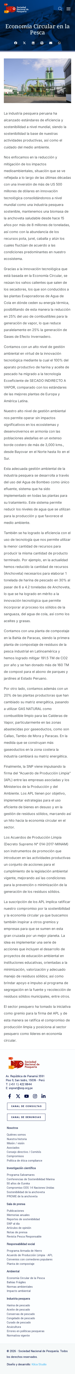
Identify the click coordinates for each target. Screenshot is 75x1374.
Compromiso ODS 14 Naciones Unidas (30, 1188)
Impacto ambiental (19, 1291)
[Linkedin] (43, 1096)
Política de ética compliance (24, 1161)
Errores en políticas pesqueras (25, 1331)
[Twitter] (18, 1096)
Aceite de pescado (18, 1310)
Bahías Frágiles (16, 1282)
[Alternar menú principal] (68, 8)
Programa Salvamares (21, 1175)
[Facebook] (9, 1096)
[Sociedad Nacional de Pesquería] (16, 8)
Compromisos (15, 1156)
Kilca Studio (39, 1364)
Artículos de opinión (19, 1228)
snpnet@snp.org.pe (21, 1088)
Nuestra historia (17, 1139)
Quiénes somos (16, 1135)
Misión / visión (15, 1143)
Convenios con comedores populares (29, 1259)
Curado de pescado (19, 1323)
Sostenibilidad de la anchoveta (26, 1192)
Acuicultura (14, 1327)
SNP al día (13, 1224)
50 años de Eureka (18, 1184)
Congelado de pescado (21, 1318)
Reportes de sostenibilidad (23, 1219)
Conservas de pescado (21, 1314)
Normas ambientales (20, 1287)
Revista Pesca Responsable (24, 1237)
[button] (60, 9)
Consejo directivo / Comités (24, 1152)
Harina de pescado (18, 1305)
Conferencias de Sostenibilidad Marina (31, 1179)
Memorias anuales (18, 1215)
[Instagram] (35, 1096)
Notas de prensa (17, 1232)
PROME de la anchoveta (22, 1196)
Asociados (13, 1148)
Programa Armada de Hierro (24, 1251)
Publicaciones (15, 1211)
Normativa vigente (18, 1336)
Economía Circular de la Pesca (26, 1278)
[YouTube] (26, 1096)
